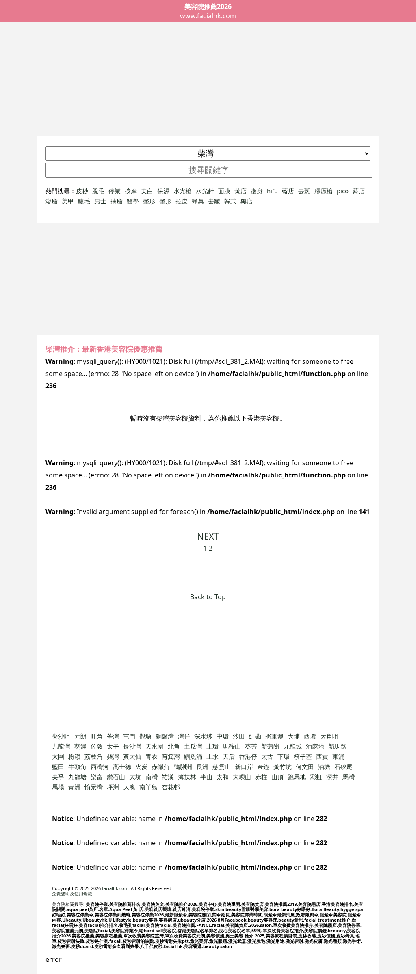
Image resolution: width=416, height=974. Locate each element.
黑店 (246, 201)
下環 (283, 756)
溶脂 (52, 201)
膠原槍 (323, 191)
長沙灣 (132, 746)
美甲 (68, 201)
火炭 (141, 766)
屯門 (129, 736)
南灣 (151, 777)
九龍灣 (61, 746)
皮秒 (82, 191)
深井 (332, 777)
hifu (272, 191)
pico (343, 191)
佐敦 (97, 746)
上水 (212, 756)
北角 (174, 746)
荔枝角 (93, 756)
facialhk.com (115, 888)
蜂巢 (198, 201)
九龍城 (293, 746)
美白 (147, 191)
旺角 (97, 736)
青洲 (74, 787)
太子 (113, 746)
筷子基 (303, 756)
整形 (149, 201)
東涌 (338, 756)
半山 (206, 777)
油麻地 (315, 746)
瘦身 (257, 191)
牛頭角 (77, 766)
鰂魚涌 (193, 756)
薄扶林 (187, 777)
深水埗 (203, 736)
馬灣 (348, 777)
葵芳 (251, 746)
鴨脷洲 (183, 766)
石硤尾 (343, 766)
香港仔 (248, 756)
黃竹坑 (282, 766)
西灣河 (100, 766)
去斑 (304, 191)
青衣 (151, 756)
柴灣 (113, 756)
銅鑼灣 (165, 736)
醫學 (133, 201)
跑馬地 (297, 777)
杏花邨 (171, 787)
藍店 (288, 191)
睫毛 (84, 201)
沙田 (239, 736)
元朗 (80, 736)
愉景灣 (93, 787)
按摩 (131, 191)
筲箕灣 (171, 756)
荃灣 (113, 736)
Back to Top (208, 596)
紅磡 (255, 736)
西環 (310, 736)
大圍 (58, 756)
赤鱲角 (161, 766)
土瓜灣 (193, 746)
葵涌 (80, 746)
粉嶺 (74, 756)
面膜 (224, 191)
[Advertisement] (208, 79)
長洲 (202, 766)
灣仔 (184, 736)
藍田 (58, 766)
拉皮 (182, 201)
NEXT (208, 536)
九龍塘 (77, 777)
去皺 (214, 201)
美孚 (58, 777)
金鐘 (263, 766)
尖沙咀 (61, 736)
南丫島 (148, 787)
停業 (114, 191)
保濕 (163, 191)
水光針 (205, 191)
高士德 (122, 766)
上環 (212, 746)
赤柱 (261, 777)
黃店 (240, 191)
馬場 (58, 787)
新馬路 (337, 746)
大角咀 (329, 736)
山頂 (277, 777)
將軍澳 (274, 736)
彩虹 (316, 777)
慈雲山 (221, 766)
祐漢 (168, 777)
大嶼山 (242, 777)
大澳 (129, 787)
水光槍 (182, 191)
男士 (100, 201)
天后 (229, 756)
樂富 (97, 777)
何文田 (305, 766)
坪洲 (113, 787)
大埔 (294, 736)
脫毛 (98, 191)
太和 (223, 777)
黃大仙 (132, 756)
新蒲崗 (270, 746)
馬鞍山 (232, 746)
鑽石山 (116, 777)
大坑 (135, 777)
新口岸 (244, 766)
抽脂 (116, 201)
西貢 (322, 756)
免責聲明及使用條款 (72, 893)
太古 (267, 756)
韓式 (230, 201)
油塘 (324, 766)
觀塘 (145, 736)
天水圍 (154, 746)
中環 (223, 736)
